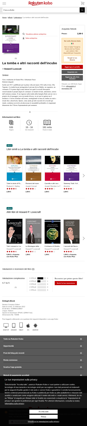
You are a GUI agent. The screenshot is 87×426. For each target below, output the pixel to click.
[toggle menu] (4, 3)
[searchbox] (43, 9)
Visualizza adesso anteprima (36, 34)
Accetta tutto (43, 412)
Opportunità (8, 346)
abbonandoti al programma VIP (69, 87)
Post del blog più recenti (13, 353)
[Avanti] (84, 175)
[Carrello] (82, 3)
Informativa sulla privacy (14, 404)
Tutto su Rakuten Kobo (13, 339)
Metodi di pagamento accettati (16, 375)
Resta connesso (10, 360)
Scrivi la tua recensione (66, 283)
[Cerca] (82, 9)
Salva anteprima (31, 38)
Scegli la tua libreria (72, 59)
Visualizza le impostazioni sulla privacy (43, 421)
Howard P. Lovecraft (12, 69)
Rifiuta (43, 417)
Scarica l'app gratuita (12, 367)
